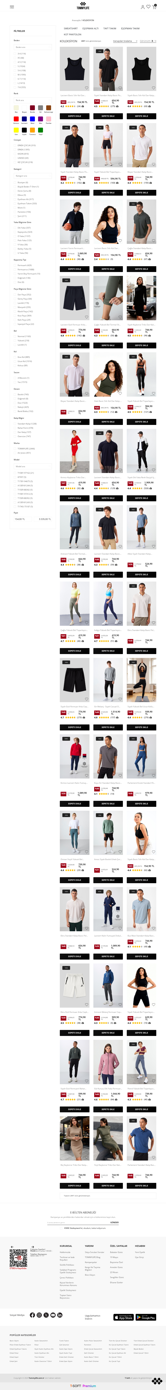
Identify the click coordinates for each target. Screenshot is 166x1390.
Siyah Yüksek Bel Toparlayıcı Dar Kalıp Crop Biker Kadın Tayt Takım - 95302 (140, 1012)
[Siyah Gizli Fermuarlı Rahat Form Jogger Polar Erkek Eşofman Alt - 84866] (74, 1062)
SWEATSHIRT (71, 28)
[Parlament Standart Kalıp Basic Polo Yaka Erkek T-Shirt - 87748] (141, 1138)
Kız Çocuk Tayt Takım (117, 1349)
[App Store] (123, 1317)
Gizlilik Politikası (67, 1265)
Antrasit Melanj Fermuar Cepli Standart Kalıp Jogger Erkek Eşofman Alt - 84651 (107, 1012)
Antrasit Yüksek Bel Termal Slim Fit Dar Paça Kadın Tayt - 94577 (74, 554)
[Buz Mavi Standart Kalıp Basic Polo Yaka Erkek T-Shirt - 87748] (141, 909)
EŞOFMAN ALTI (91, 28)
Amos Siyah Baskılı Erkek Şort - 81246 (108, 859)
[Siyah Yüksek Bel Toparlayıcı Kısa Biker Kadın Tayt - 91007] (108, 145)
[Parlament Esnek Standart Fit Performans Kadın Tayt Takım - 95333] (141, 756)
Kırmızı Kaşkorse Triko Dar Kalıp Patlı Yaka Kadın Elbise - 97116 (74, 477)
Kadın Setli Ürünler (91, 1361)
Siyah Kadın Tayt (65, 1353)
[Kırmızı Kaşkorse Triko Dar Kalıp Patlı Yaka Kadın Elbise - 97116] (74, 451)
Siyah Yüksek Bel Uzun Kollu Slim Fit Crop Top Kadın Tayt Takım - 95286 (140, 706)
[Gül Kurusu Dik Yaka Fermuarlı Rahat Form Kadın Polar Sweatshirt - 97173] (108, 1062)
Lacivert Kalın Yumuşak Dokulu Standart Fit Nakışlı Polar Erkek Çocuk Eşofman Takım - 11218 (108, 935)
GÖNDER (114, 1222)
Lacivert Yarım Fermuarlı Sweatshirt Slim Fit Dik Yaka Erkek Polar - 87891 (73, 248)
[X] (46, 1315)
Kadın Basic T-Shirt (91, 1357)
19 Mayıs (114, 1257)
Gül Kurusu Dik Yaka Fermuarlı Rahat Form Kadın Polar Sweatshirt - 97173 (108, 1088)
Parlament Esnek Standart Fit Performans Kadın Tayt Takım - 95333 (141, 783)
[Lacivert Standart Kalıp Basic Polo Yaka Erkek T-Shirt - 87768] (108, 451)
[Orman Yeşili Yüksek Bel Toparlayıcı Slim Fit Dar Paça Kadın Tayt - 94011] (74, 833)
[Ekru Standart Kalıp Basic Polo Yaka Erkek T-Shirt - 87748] (141, 604)
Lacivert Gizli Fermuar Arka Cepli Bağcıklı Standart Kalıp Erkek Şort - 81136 (73, 324)
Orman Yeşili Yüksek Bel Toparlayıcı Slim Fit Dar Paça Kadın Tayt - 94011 (73, 859)
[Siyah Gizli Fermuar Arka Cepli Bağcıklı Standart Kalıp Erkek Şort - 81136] (74, 680)
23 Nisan (114, 1272)
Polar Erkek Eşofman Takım (20, 1345)
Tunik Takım (64, 1341)
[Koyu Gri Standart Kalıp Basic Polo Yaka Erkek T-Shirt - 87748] (108, 756)
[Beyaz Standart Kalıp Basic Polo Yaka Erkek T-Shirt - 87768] (74, 374)
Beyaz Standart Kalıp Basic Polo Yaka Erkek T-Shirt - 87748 (140, 172)
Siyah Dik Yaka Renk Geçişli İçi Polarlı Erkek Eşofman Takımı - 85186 (141, 477)
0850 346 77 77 (37, 1255)
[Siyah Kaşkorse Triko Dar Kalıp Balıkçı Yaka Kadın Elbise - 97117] (141, 298)
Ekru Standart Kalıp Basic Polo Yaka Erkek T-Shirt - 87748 (141, 630)
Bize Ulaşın (90, 1275)
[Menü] (12, 7)
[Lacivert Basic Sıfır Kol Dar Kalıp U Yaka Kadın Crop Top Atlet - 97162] (74, 69)
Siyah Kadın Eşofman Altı (44, 1349)
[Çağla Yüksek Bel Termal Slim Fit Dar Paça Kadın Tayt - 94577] (108, 298)
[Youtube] (53, 1315)
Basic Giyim (14, 1341)
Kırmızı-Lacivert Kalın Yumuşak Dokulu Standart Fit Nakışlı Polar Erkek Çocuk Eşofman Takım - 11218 (74, 783)
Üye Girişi (139, 1257)
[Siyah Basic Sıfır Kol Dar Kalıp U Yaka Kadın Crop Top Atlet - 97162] (141, 833)
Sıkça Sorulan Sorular (94, 1252)
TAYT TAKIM (109, 28)
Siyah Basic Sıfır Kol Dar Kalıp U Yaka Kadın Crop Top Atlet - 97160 (141, 95)
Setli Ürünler (89, 1353)
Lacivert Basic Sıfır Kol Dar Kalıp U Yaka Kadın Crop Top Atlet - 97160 (107, 248)
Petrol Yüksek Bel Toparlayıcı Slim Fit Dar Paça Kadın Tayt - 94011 (141, 1088)
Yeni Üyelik (140, 1252)
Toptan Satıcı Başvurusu (65, 1296)
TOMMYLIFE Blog (92, 1257)
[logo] (83, 5)
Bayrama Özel (116, 1262)
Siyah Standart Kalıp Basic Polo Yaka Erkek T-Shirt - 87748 (74, 172)
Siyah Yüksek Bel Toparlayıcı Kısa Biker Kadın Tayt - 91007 (107, 172)
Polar (37, 1345)
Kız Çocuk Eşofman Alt (117, 1353)
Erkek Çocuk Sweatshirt (93, 1349)
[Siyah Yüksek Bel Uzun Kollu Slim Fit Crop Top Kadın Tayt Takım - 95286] (141, 680)
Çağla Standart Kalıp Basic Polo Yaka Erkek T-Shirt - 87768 (139, 248)
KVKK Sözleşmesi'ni (73, 1228)
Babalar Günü (116, 1252)
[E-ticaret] (83, 1386)
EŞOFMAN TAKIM (130, 28)
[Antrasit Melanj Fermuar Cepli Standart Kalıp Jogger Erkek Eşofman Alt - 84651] (108, 985)
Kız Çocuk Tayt (114, 1361)
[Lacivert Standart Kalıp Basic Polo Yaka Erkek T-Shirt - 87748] (108, 527)
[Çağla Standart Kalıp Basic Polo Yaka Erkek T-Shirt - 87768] (141, 222)
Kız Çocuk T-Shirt (115, 1357)
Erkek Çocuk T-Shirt (141, 1353)
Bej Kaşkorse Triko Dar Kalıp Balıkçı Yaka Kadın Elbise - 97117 (73, 1165)
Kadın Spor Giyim (65, 1349)
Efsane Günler (116, 1282)
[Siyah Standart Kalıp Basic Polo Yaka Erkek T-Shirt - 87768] (108, 69)
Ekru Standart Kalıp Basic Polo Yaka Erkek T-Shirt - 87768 (74, 935)
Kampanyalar (91, 1262)
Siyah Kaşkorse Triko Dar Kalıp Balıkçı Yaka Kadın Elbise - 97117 (141, 324)
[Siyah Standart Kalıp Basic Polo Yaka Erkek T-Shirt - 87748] (74, 145)
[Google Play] (146, 1317)
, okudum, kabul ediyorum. (85, 1228)
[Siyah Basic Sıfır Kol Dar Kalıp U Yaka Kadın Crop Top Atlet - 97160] (141, 69)
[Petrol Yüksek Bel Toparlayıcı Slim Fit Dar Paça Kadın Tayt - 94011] (141, 1062)
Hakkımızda (65, 1252)
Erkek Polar (14, 1353)
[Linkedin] (59, 1315)
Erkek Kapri (14, 1357)
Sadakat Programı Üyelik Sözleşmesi (68, 1271)
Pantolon (87, 1345)
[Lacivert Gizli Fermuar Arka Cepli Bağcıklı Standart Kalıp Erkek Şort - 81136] (74, 298)
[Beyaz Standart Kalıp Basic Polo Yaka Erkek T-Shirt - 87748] (141, 145)
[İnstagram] (39, 1315)
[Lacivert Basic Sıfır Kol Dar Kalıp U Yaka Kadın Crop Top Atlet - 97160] (108, 222)
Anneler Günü (116, 1267)
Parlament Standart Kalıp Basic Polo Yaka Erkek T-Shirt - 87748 (141, 1165)
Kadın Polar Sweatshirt (93, 1341)
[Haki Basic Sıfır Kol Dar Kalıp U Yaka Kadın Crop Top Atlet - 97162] (108, 374)
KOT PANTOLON (72, 34)
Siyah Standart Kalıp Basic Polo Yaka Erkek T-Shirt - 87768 (108, 95)
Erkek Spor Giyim (65, 1361)
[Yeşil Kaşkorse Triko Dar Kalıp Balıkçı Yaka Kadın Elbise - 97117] (108, 1138)
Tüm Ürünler (39, 1357)
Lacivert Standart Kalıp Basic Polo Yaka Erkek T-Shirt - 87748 (107, 554)
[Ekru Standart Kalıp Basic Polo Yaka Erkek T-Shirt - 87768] (74, 909)
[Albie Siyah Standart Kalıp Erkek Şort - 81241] (141, 527)
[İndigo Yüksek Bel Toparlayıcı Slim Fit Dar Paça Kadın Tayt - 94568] (108, 604)
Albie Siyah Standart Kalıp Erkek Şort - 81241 (139, 554)
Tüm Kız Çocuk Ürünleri (118, 1341)
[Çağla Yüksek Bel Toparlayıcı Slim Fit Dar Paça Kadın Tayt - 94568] (74, 604)
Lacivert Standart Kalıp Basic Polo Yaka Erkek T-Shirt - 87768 (107, 477)
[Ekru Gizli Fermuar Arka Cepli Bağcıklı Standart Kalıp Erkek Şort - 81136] (74, 985)
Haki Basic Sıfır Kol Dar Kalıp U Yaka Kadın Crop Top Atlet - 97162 (108, 401)
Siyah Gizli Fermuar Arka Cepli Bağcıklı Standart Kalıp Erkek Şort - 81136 (74, 706)
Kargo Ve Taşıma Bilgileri (92, 1268)
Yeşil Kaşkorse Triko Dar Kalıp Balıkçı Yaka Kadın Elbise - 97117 (107, 1165)
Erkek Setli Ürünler (66, 1357)
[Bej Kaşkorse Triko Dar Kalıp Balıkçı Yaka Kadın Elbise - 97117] (74, 1138)
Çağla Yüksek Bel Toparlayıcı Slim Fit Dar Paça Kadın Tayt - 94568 (74, 630)
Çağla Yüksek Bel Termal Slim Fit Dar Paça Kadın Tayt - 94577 (107, 324)
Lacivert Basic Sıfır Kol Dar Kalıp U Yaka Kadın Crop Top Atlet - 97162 (73, 95)
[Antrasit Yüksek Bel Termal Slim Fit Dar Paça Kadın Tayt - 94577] (74, 527)
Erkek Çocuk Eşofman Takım (144, 1345)
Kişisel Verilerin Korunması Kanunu (68, 1284)
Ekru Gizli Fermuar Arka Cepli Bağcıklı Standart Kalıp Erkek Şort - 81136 (74, 1012)
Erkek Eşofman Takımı (18, 1349)
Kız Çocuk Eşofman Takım (119, 1345)
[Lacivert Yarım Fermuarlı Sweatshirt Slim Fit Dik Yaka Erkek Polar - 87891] (74, 222)
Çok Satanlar (64, 1345)
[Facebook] (32, 1315)
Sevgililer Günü (117, 1277)
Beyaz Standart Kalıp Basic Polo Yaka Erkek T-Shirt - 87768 (73, 401)
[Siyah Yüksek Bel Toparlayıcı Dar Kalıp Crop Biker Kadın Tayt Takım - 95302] (141, 985)
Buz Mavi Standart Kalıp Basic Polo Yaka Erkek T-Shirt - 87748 (141, 935)
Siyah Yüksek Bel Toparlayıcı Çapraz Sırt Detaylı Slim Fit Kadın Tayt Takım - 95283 (140, 401)
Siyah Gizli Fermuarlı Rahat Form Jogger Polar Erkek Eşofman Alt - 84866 (73, 1088)
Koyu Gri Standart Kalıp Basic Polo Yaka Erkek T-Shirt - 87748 (107, 783)
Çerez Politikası (67, 1277)
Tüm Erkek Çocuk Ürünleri (144, 1341)
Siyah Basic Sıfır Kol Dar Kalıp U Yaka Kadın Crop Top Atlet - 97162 (141, 859)
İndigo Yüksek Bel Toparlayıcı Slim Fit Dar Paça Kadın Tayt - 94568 (107, 630)
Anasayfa (76, 20)
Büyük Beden (139, 1349)
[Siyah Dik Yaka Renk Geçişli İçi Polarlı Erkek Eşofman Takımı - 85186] (141, 451)
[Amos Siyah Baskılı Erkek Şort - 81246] (108, 833)
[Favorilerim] (148, 7)
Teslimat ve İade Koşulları (67, 1258)
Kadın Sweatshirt (41, 1341)
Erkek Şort (14, 1361)
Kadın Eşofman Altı (42, 1353)
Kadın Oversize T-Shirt (43, 1361)
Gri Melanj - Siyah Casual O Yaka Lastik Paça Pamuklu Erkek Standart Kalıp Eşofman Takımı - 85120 (107, 706)
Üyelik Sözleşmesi (68, 1290)
